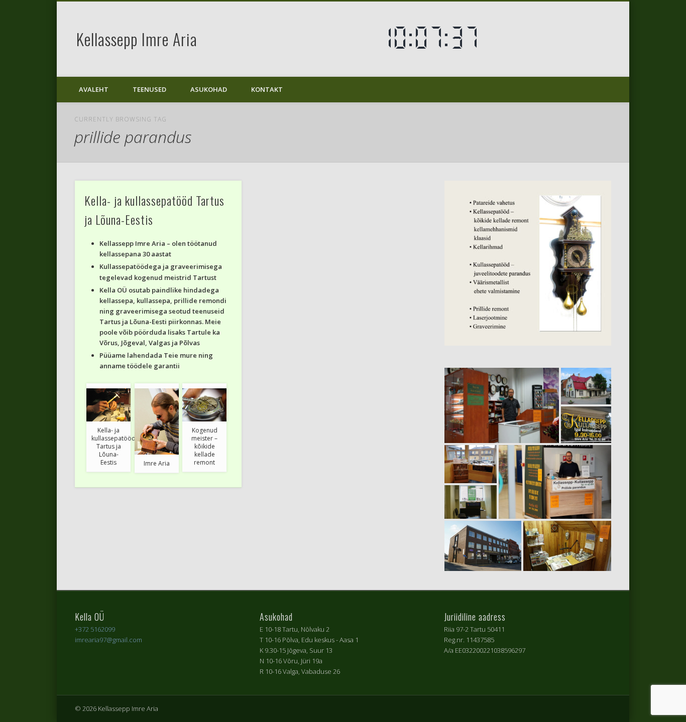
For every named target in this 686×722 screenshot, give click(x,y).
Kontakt (267, 89)
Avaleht (93, 89)
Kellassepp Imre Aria (136, 39)
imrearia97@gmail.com (108, 639)
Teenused (149, 89)
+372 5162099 (95, 629)
